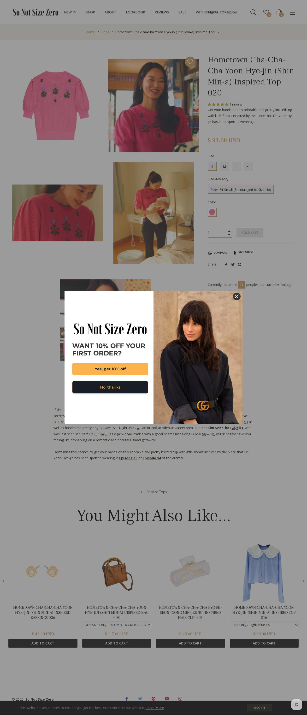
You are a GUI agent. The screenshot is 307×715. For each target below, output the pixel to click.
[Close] (236, 296)
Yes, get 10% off (110, 369)
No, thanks (110, 387)
